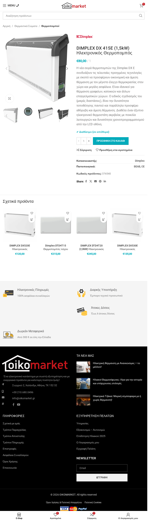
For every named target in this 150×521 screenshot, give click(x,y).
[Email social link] (95, 181)
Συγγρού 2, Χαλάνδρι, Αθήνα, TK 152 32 (34, 385)
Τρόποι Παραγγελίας (14, 429)
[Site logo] (74, 5)
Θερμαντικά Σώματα (25, 26)
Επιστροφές (9, 448)
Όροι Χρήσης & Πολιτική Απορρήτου (64, 502)
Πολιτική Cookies (93, 502)
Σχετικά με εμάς (11, 423)
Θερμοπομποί (50, 26)
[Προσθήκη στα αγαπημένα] (32, 213)
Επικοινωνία (10, 467)
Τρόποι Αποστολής (14, 436)
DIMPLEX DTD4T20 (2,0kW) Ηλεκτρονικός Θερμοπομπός (91, 249)
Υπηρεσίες (82, 423)
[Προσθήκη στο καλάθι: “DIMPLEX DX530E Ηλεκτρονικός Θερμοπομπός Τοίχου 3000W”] (139, 219)
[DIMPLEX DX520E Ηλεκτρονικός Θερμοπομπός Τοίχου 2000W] (20, 225)
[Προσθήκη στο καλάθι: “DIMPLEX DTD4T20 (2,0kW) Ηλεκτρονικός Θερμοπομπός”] (103, 219)
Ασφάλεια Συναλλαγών (16, 455)
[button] (6, 67)
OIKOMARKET (67, 494)
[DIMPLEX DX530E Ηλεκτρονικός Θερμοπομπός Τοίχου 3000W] (127, 225)
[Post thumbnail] (83, 366)
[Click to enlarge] (9, 97)
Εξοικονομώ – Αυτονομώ (90, 429)
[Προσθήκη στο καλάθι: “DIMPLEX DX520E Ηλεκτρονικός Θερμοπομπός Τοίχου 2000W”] (32, 219)
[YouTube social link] (18, 404)
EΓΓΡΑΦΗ (101, 477)
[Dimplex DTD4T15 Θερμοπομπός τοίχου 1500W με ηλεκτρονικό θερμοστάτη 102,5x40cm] (56, 225)
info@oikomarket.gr (23, 398)
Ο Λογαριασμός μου (87, 442)
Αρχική (6, 26)
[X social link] (90, 181)
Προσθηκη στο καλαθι (111, 141)
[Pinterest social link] (100, 181)
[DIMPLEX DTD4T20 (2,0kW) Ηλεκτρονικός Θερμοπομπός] (92, 225)
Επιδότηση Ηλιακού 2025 (90, 436)
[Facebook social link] (86, 181)
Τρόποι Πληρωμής (13, 442)
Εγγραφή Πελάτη (85, 448)
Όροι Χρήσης (10, 461)
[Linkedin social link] (105, 181)
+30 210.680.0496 (22, 392)
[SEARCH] (141, 16)
